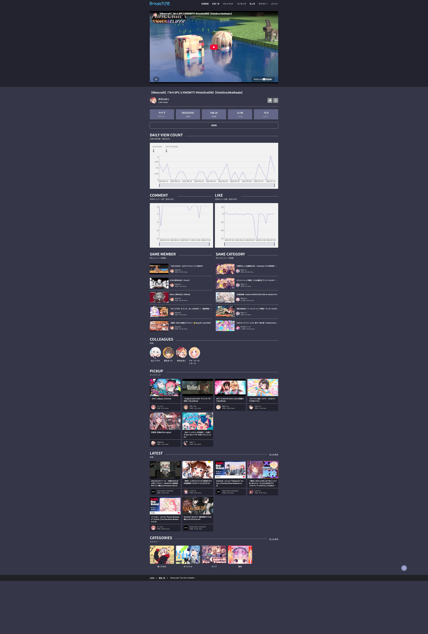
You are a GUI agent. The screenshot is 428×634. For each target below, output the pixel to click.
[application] (214, 171)
